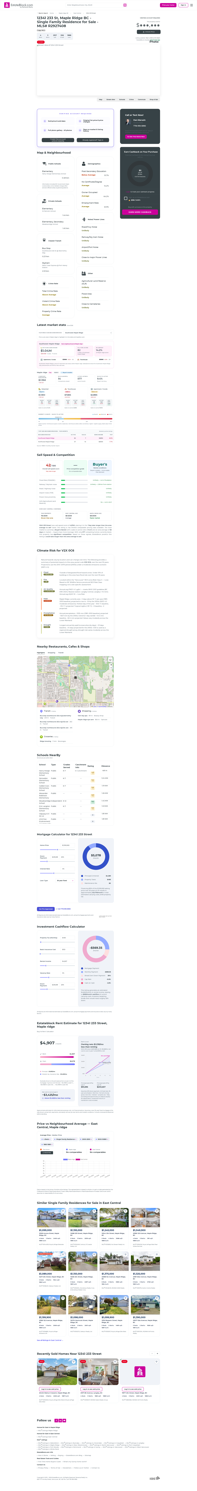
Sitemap (88, 1455)
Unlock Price (47, 1152)
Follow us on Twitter (81, 1468)
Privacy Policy (43, 1468)
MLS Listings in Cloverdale (92, 1443)
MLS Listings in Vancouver (113, 1447)
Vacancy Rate (45, 973)
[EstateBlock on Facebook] (56, 1420)
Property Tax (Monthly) (48, 938)
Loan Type (44, 880)
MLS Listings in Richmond (71, 1447)
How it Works (43, 1455)
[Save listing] (63, 1211)
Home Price (44, 845)
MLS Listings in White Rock (48, 1449)
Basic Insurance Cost (48, 949)
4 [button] (59, 1383)
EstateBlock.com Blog (74, 1455)
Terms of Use (55, 1468)
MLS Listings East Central (47, 1437)
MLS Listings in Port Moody (48, 1447)
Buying (61, 1455)
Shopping (51, 652)
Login (128, 192)
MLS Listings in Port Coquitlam (128, 1445)
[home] (18, 5)
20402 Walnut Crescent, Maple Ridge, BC (54, 1393)
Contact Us (95, 1468)
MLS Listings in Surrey (92, 1447)
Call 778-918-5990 (64, 909)
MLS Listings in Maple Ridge (49, 1445)
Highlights (41, 652)
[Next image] (74, 1372)
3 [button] (98, 1383)
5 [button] (103, 1383)
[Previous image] (40, 1372)
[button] (75, 679)
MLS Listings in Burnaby (70, 1443)
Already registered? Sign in (92, 140)
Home (52, 13)
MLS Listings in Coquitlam (114, 1443)
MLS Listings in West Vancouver (137, 1447)
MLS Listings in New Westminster (74, 1445)
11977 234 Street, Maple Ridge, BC (134, 1393)
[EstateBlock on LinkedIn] (60, 1420)
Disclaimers (67, 1468)
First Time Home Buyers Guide (49, 1461)
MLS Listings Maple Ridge (48, 1430)
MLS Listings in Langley (135, 1443)
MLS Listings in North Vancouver (102, 1445)
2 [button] (54, 1383)
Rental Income (45, 961)
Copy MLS (41, 30)
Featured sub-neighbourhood (50, 332)
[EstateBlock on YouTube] (64, 1420)
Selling (53, 1455)
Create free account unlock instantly (58, 140)
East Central (77, 13)
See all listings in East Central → (50, 1340)
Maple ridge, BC (63, 13)
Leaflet (94, 706)
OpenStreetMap (102, 706)
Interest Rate (45, 869)
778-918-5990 (139, 126)
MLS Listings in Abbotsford (48, 1443)
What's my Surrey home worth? (75, 1461)
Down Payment (43, 857)
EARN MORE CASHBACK (140, 212)
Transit (61, 652)
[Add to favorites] (74, 1362)
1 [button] (52, 1383)
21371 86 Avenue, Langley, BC (91, 1393)
